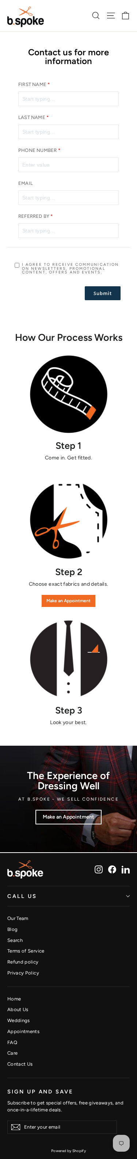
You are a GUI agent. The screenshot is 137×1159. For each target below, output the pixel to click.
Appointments (23, 1031)
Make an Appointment (68, 600)
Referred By (33, 216)
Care (12, 1053)
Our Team (17, 918)
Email (25, 183)
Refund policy (23, 962)
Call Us (22, 896)
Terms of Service (26, 951)
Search (15, 940)
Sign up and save (40, 1091)
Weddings (18, 1020)
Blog (12, 929)
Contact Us (20, 1064)
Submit (103, 293)
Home (14, 999)
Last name (31, 117)
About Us (17, 1009)
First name (32, 84)
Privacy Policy (23, 973)
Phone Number (37, 150)
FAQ (12, 1042)
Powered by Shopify (68, 1150)
